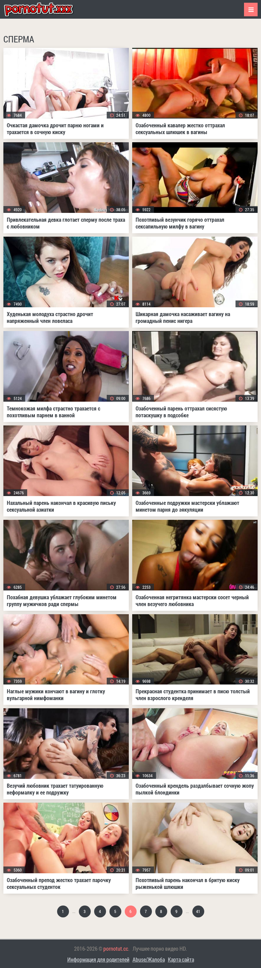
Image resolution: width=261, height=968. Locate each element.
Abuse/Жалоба (149, 959)
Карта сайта (181, 959)
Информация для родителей (98, 959)
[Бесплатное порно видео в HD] (44, 9)
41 (198, 911)
